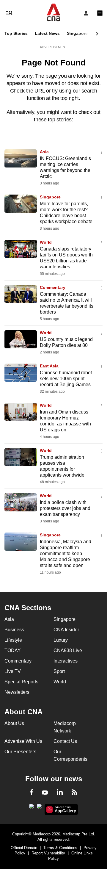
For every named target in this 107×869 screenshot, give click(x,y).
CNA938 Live (68, 650)
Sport (59, 671)
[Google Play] (31, 808)
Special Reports (21, 681)
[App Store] (39, 808)
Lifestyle (13, 640)
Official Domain (24, 847)
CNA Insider (66, 629)
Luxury (61, 640)
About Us (14, 723)
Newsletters (16, 692)
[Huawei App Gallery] (61, 809)
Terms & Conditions (60, 847)
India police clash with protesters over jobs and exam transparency (65, 508)
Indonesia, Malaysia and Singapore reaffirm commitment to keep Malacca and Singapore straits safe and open (65, 553)
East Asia (49, 366)
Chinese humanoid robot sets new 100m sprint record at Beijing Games (66, 378)
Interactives (66, 660)
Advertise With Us (23, 741)
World (46, 242)
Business (14, 629)
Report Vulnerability (48, 853)
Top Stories (16, 33)
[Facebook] (31, 793)
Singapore (77, 33)
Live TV (12, 671)
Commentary (52, 287)
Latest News (47, 33)
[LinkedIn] (60, 793)
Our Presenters (20, 751)
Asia (44, 151)
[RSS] (74, 793)
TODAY (12, 650)
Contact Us (65, 741)
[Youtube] (45, 793)
